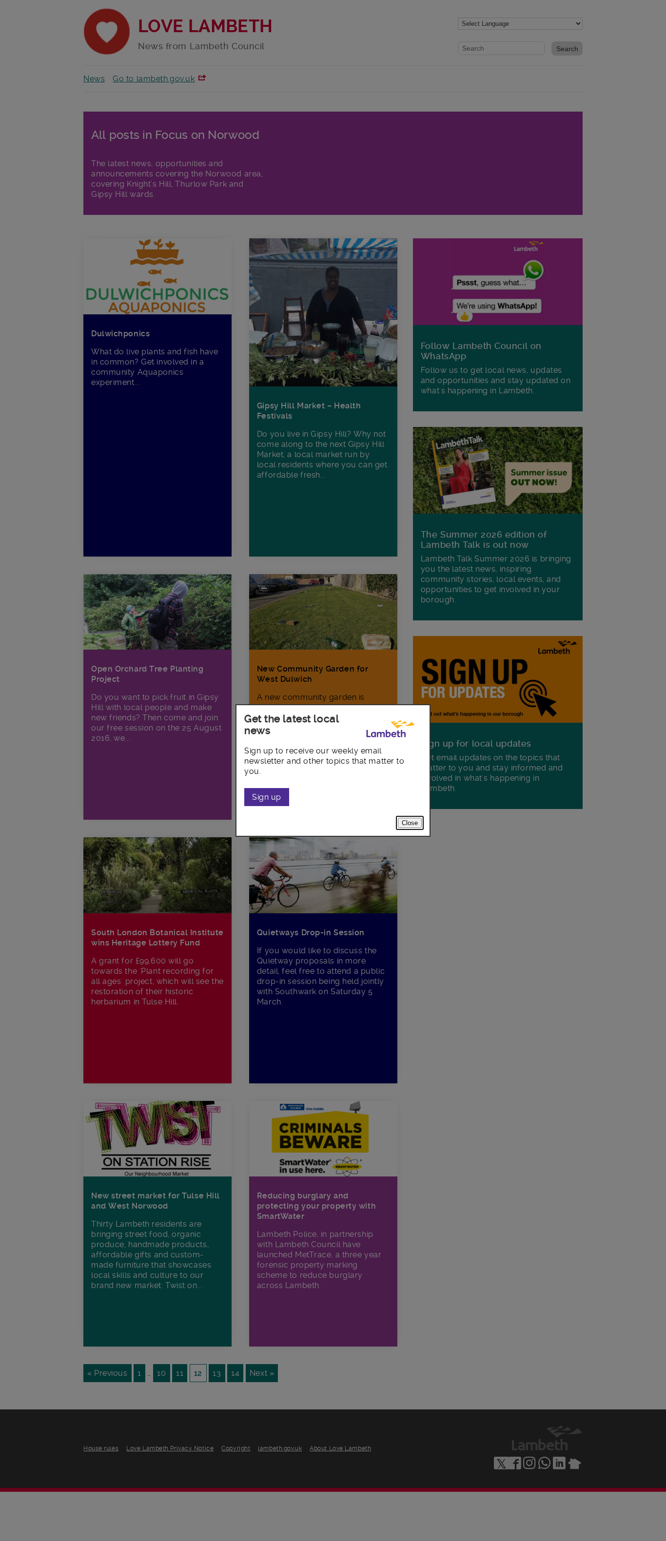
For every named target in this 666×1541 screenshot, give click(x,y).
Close (410, 823)
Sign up (266, 797)
